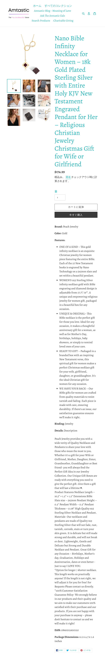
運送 (68, 177)
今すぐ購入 (76, 215)
